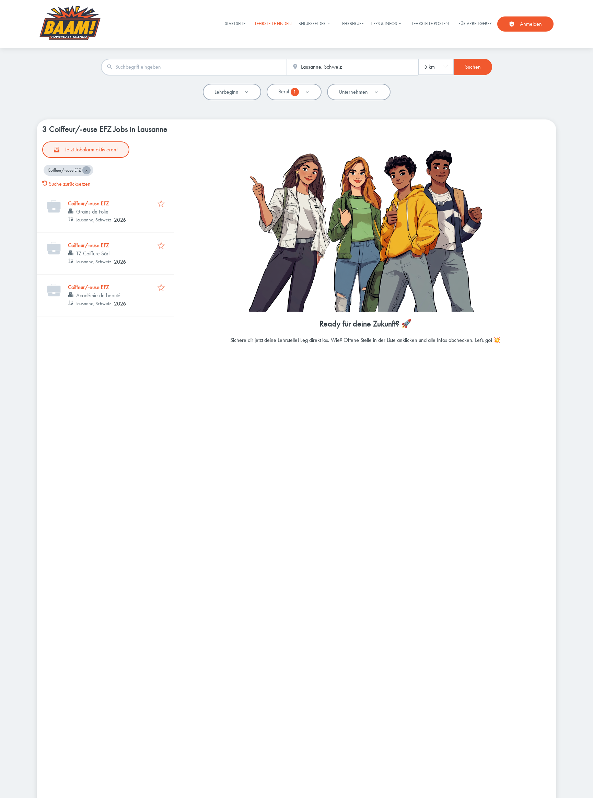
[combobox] (194, 67)
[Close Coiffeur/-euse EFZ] (86, 170)
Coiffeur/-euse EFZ (88, 203)
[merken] (161, 204)
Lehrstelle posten (430, 23)
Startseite (235, 23)
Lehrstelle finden (273, 23)
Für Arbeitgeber (475, 23)
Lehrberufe (351, 23)
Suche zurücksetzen (70, 184)
